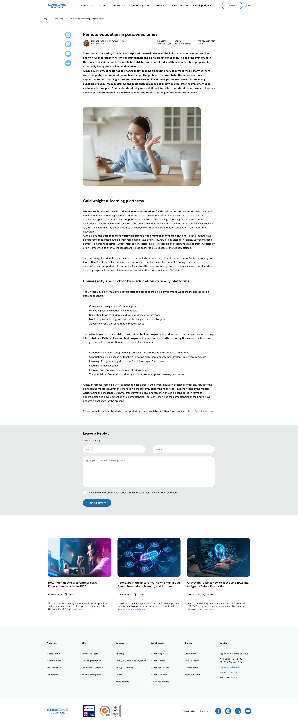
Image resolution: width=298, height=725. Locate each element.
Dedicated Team (89, 653)
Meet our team (192, 674)
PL (249, 5)
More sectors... (123, 681)
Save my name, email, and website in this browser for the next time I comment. (133, 492)
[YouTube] (248, 711)
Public (119, 674)
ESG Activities (54, 667)
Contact (232, 5)
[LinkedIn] (238, 711)
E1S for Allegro (158, 653)
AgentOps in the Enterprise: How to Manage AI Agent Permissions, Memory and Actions (148, 584)
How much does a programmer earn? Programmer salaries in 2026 (73, 584)
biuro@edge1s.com (229, 667)
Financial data (54, 660)
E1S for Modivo (158, 660)
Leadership (52, 674)
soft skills (59, 19)
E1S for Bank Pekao (160, 667)
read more (78, 609)
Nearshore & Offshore (92, 667)
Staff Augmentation (91, 660)
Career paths (191, 667)
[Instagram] (228, 711)
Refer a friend (192, 660)
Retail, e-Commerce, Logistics (131, 660)
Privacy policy (189, 711)
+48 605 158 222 (228, 672)
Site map (204, 711)
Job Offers (190, 653)
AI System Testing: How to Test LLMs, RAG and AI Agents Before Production (218, 584)
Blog (45, 19)
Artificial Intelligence (91, 674)
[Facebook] (218, 711)
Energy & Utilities (124, 667)
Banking (120, 653)
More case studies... (160, 681)
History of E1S (53, 653)
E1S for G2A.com (159, 674)
